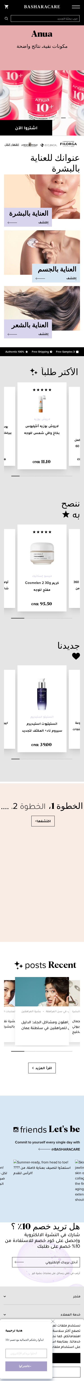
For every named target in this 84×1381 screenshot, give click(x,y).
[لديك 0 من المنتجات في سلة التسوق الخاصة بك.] (6, 6)
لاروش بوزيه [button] (42, 419)
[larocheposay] (29, 145)
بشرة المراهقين (31, 1011)
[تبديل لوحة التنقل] (74, 6)
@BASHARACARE (65, 1149)
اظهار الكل (11, 144)
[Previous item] (4, 80)
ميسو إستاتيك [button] (42, 576)
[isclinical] (49, 145)
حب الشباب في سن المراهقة (64, 1011)
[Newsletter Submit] (18, 1262)
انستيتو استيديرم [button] (42, 717)
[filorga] (68, 144)
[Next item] (79, 80)
